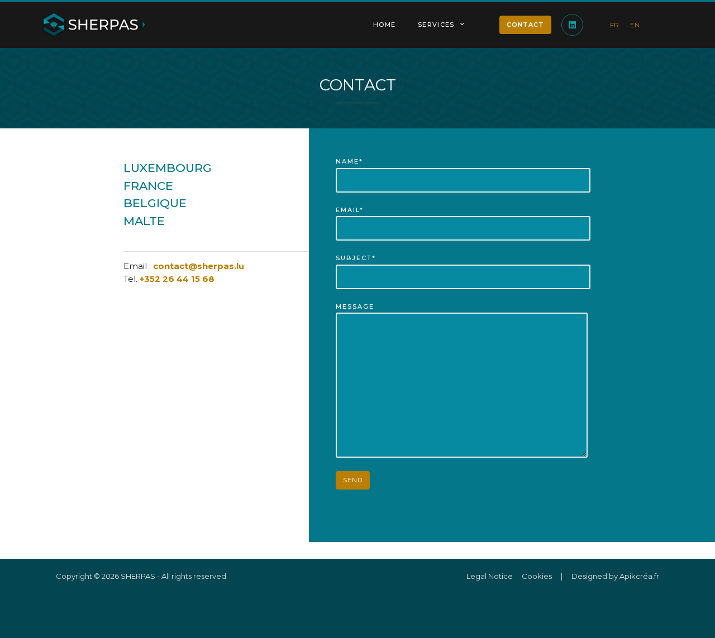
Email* (350, 210)
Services (436, 24)
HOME (384, 24)
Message (355, 306)
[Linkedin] (572, 25)
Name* (349, 161)
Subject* (356, 258)
